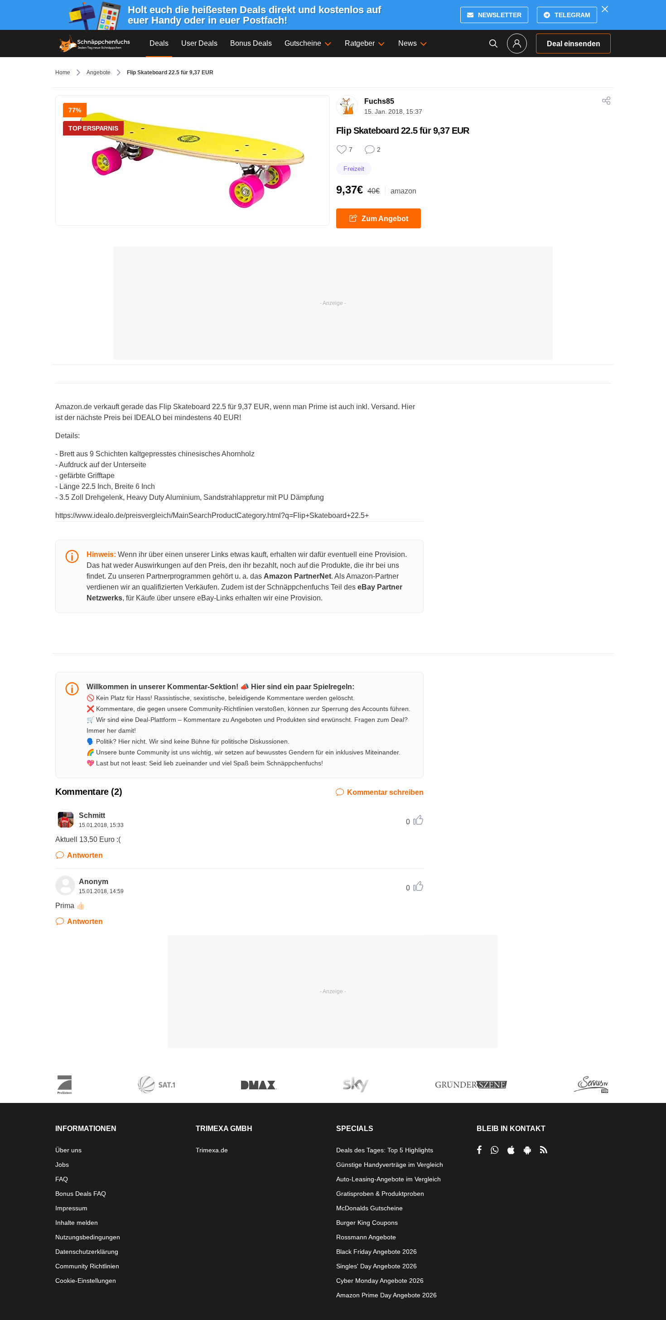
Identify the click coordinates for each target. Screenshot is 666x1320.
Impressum (71, 1208)
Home (62, 72)
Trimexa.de (212, 1150)
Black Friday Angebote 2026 (376, 1251)
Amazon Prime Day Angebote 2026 (386, 1295)
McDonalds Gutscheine (369, 1208)
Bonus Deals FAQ (80, 1193)
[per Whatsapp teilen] (494, 1150)
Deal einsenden (573, 44)
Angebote (99, 72)
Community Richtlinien (87, 1266)
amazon (403, 191)
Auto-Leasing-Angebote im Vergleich (388, 1179)
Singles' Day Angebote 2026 (376, 1266)
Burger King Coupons (367, 1222)
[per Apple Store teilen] (511, 1150)
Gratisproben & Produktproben (380, 1193)
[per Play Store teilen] (527, 1150)
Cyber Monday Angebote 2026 (380, 1280)
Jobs (62, 1164)
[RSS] (543, 1150)
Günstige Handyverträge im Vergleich (389, 1164)
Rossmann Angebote (366, 1237)
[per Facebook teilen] (479, 1150)
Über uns (68, 1150)
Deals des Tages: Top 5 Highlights (384, 1150)
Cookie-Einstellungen (85, 1280)
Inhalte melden (76, 1222)
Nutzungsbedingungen (87, 1237)
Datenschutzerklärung (86, 1251)
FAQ (61, 1179)
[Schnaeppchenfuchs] (94, 43)
